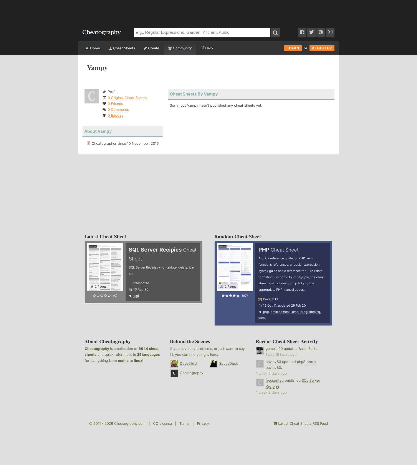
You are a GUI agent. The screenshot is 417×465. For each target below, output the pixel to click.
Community (182, 48)
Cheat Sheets (123, 48)
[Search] (275, 32)
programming (310, 312)
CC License (162, 423)
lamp (295, 312)
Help (208, 48)
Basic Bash (307, 348)
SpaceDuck (228, 363)
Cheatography (97, 348)
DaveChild (270, 299)
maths (123, 360)
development (280, 312)
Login (293, 48)
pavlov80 (273, 361)
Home (94, 48)
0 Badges (115, 115)
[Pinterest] (320, 32)
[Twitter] (311, 32)
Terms (184, 423)
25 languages (148, 354)
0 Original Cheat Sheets (127, 98)
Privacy (203, 423)
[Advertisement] (208, 12)
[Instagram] (330, 32)
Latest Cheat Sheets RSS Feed (302, 423)
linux (138, 360)
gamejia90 (274, 348)
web (261, 318)
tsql (136, 295)
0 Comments (118, 109)
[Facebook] (302, 32)
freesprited (141, 283)
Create (153, 48)
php (266, 312)
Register (322, 48)
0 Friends (115, 103)
